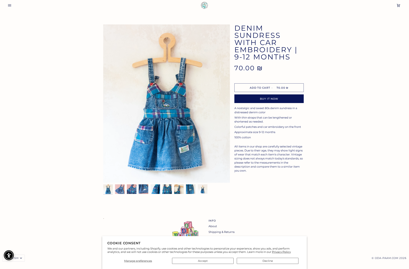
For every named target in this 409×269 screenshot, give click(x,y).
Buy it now (269, 98)
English (12, 258)
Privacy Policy (281, 252)
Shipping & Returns (221, 232)
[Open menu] (7, 5)
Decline (267, 260)
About (212, 226)
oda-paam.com (386, 258)
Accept (203, 260)
